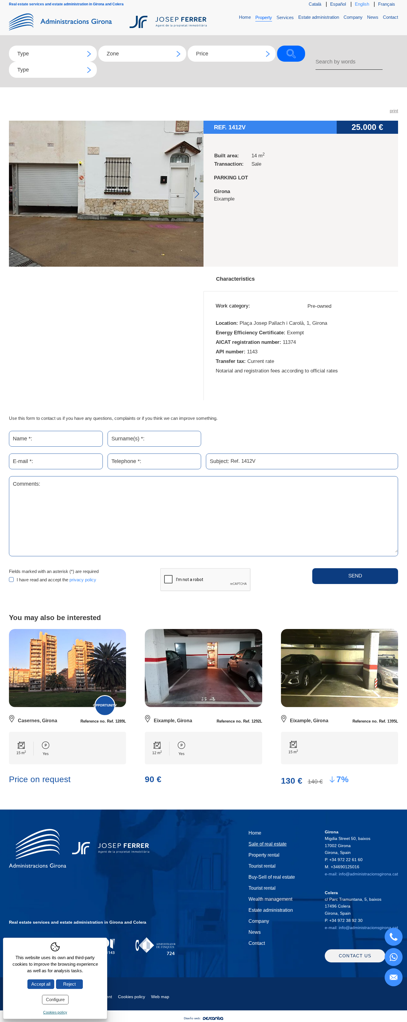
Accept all (40, 984)
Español (338, 4)
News (372, 17)
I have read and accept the (56, 579)
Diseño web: (192, 1018)
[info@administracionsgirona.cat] (394, 977)
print (394, 110)
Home (245, 17)
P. (344, 859)
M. (342, 866)
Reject (69, 984)
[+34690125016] (394, 957)
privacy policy (82, 579)
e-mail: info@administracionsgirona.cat (361, 874)
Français (386, 4)
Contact (390, 17)
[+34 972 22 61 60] (394, 937)
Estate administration (318, 17)
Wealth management (270, 899)
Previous (15, 194)
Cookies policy (131, 996)
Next (197, 194)
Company (353, 17)
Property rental (263, 855)
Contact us (355, 955)
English (362, 4)
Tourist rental (262, 866)
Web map (160, 996)
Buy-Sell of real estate (271, 877)
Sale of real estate (267, 844)
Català (315, 4)
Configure (55, 999)
